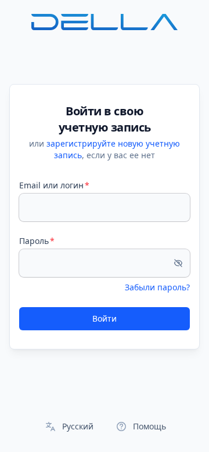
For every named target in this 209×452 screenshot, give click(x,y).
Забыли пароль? (157, 287)
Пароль (34, 240)
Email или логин (51, 185)
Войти (104, 318)
